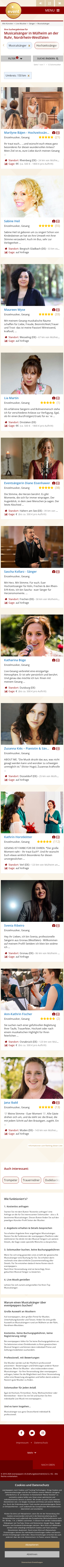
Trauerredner (31, 1180)
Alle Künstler (7, 23)
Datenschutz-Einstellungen (32, 1562)
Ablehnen (32, 1554)
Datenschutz (41, 1442)
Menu (50, 10)
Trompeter (10, 1180)
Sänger (32, 23)
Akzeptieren (32, 1544)
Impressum (22, 1442)
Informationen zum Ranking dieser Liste (45, 1145)
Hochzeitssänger (46, 45)
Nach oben (48, 1464)
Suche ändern (46, 58)
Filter (13, 58)
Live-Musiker (21, 23)
